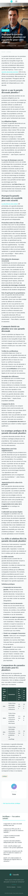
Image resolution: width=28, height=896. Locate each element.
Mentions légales (11, 887)
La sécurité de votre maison (10, 204)
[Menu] (16, 1)
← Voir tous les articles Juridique (11, 803)
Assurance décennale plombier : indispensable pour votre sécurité (13, 841)
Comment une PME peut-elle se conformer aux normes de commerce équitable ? (13, 830)
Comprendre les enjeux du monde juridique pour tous (13, 824)
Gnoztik (16, 874)
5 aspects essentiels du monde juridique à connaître (12, 836)
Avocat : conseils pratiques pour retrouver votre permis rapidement (13, 846)
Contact (19, 887)
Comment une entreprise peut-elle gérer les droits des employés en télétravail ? (13, 852)
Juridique (5, 30)
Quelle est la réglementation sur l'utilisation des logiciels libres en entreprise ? (13, 859)
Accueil (3, 51)
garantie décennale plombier (10, 72)
